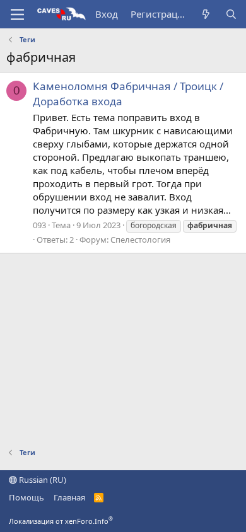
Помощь (26, 497)
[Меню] (17, 14)
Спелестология (140, 239)
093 (39, 225)
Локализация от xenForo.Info (61, 521)
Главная (69, 497)
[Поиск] (231, 14)
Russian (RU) (41, 479)
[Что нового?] (206, 14)
